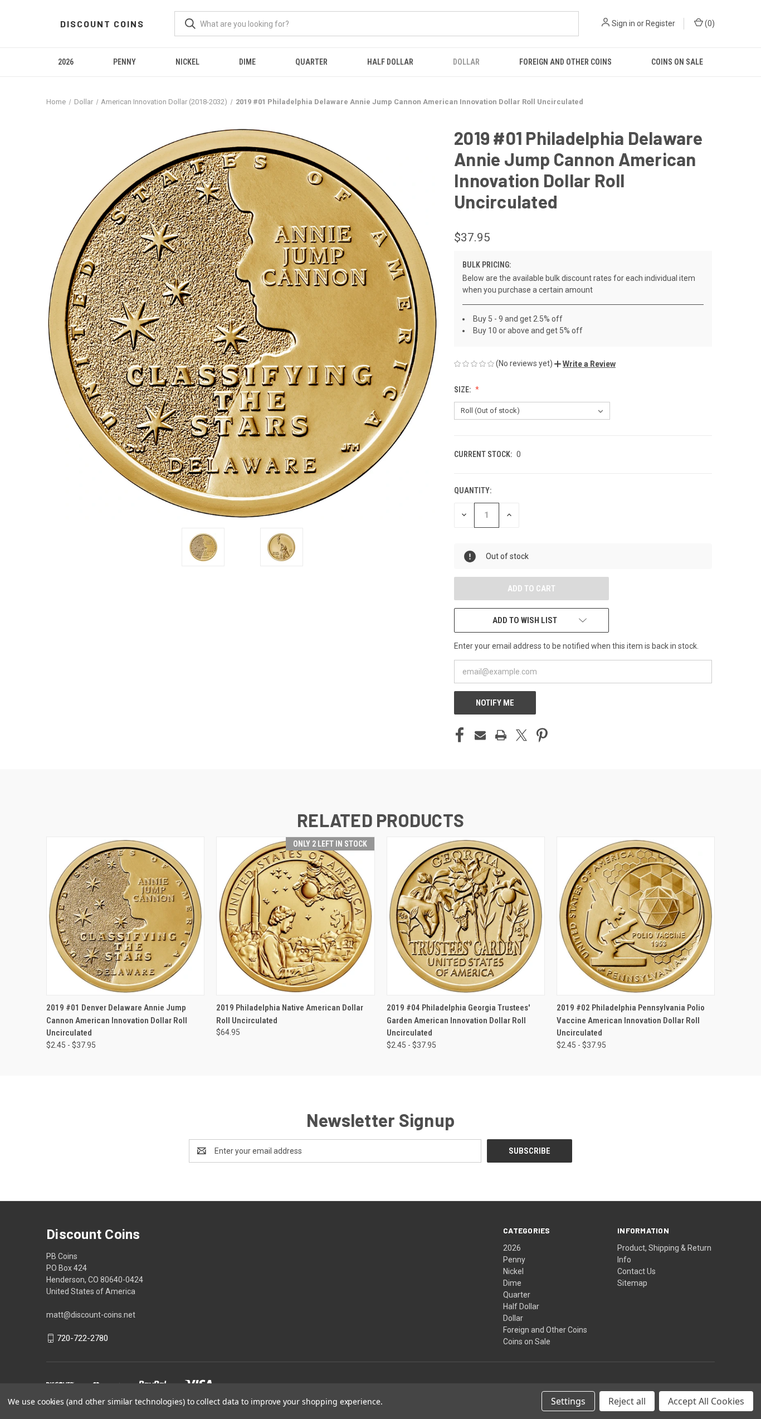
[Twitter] (521, 735)
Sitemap (632, 1283)
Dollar (466, 61)
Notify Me (495, 703)
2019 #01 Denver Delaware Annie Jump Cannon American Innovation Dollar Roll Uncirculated (116, 1020)
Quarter (311, 61)
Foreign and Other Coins (565, 61)
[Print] (500, 735)
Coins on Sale (677, 61)
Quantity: (472, 490)
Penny (124, 61)
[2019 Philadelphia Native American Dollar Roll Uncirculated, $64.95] (295, 916)
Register (660, 23)
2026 (66, 61)
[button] (585, 363)
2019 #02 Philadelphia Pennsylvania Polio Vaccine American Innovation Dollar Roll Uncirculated (631, 1020)
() (709, 23)
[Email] (480, 735)
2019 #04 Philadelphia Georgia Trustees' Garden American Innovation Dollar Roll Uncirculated (458, 1020)
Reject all (627, 1401)
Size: (463, 389)
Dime (247, 61)
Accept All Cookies (706, 1401)
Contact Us (636, 1271)
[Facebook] (459, 735)
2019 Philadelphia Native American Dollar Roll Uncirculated (289, 1014)
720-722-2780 (82, 1338)
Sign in (623, 23)
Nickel (187, 61)
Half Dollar (390, 61)
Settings (568, 1401)
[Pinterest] (542, 735)
